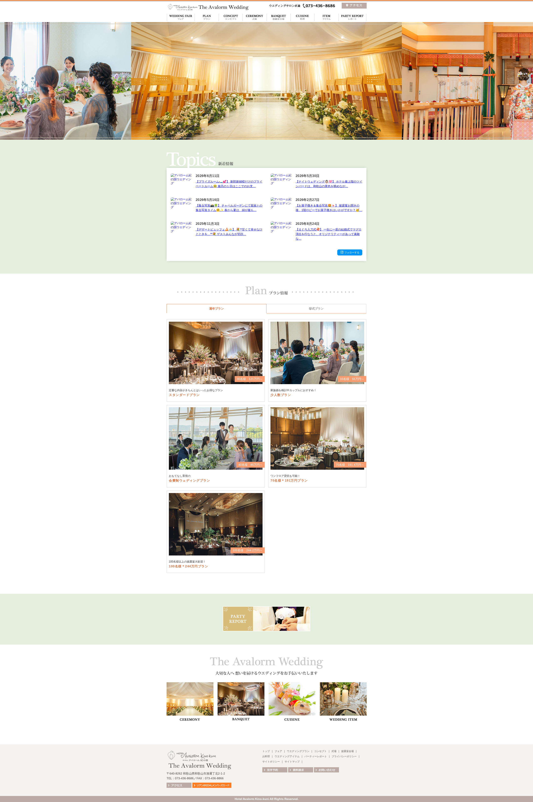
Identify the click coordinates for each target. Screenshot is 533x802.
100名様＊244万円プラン (216, 532)
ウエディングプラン (298, 751)
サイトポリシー (271, 761)
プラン (207, 17)
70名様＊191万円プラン (317, 446)
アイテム (326, 17)
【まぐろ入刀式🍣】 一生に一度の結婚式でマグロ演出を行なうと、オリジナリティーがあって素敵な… (328, 234)
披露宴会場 (278, 17)
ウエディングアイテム (287, 756)
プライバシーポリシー (344, 756)
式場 (333, 751)
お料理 (302, 17)
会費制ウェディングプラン (216, 446)
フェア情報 (181, 17)
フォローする (351, 252)
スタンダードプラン (216, 361)
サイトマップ (292, 761)
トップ (266, 751)
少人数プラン (317, 361)
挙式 (254, 17)
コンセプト (231, 17)
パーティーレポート (352, 17)
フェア (278, 751)
